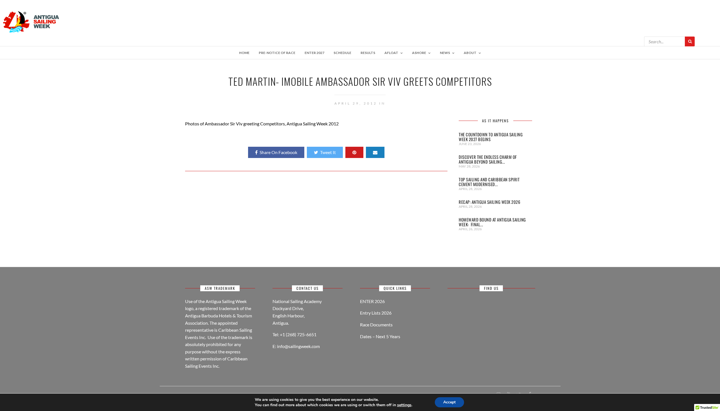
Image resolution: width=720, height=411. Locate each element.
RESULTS (368, 53)
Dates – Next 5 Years (380, 336)
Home (244, 53)
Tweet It (328, 152)
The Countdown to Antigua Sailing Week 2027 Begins (491, 136)
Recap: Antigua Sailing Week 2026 (489, 202)
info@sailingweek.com (298, 346)
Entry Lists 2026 (376, 312)
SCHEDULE (342, 53)
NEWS (445, 53)
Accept (449, 402)
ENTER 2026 (372, 301)
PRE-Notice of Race (277, 53)
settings (404, 405)
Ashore (419, 53)
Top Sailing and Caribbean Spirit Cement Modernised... (489, 181)
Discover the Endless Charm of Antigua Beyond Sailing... (488, 159)
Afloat (391, 53)
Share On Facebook (278, 152)
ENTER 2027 (314, 53)
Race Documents (376, 324)
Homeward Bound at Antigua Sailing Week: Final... (492, 221)
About (470, 53)
